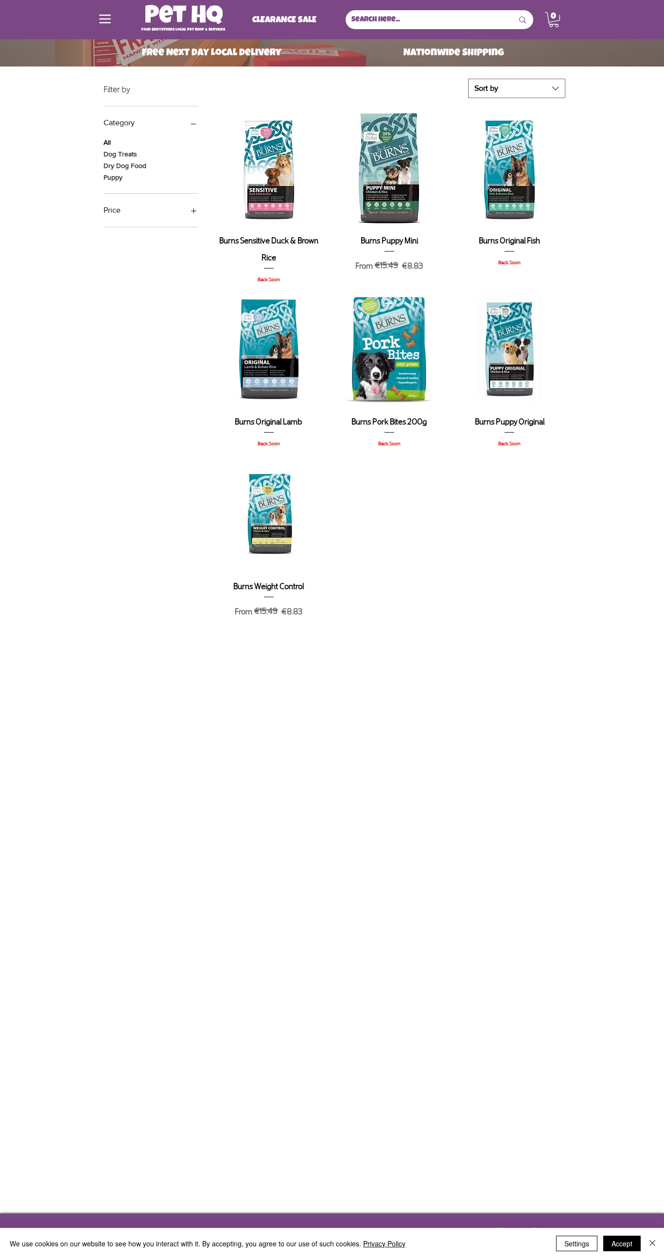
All (107, 142)
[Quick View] (268, 168)
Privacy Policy (384, 1243)
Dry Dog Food (125, 165)
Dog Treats (120, 154)
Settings (576, 1243)
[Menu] (105, 19)
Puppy (113, 177)
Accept (622, 1243)
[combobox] (516, 88)
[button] (554, 19)
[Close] (652, 1243)
